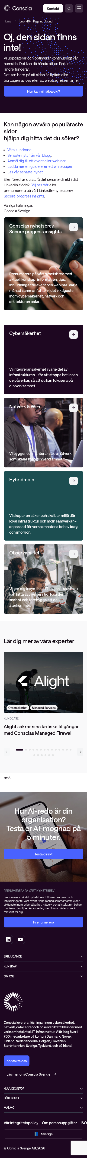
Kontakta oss (16, 1061)
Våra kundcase (19, 149)
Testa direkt (43, 854)
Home (7, 21)
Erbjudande (13, 956)
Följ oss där (39, 185)
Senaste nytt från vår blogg (29, 155)
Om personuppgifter (59, 1122)
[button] (80, 752)
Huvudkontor (14, 1088)
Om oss (9, 976)
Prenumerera (43, 922)
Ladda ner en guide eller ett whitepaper (39, 166)
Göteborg (11, 1098)
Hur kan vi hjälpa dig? (43, 91)
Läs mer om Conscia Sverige (28, 1074)
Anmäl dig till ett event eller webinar (36, 161)
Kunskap (10, 966)
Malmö (9, 1107)
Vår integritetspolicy (21, 1122)
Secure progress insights (24, 196)
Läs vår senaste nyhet (25, 172)
